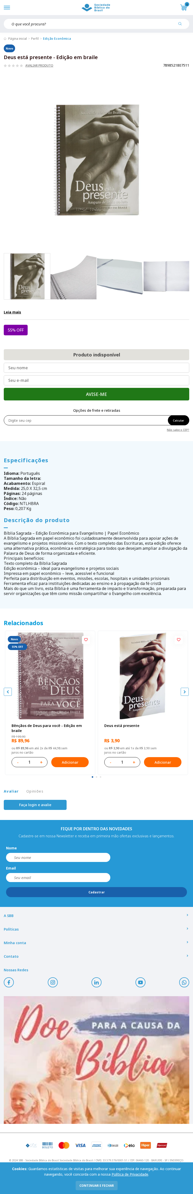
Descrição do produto (37, 520)
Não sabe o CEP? (178, 429)
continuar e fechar (96, 1185)
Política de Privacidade (130, 1174)
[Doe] (96, 1060)
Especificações (26, 460)
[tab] (92, 777)
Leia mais (12, 312)
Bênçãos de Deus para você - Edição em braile (47, 728)
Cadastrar (96, 892)
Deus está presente (121, 725)
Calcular (178, 420)
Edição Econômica (57, 38)
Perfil (35, 38)
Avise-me (96, 394)
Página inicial (17, 38)
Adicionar (70, 762)
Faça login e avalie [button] (35, 804)
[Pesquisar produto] (181, 25)
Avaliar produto (39, 65)
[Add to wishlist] (86, 640)
